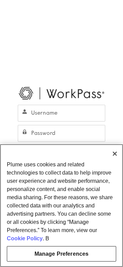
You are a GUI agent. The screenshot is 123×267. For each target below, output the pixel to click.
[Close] (114, 153)
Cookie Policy (25, 238)
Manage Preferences (62, 254)
